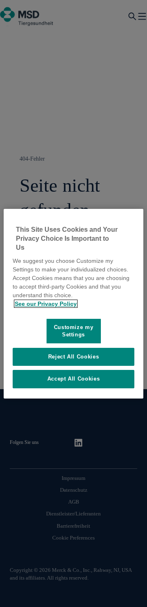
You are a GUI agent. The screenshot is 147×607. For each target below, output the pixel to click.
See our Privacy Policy (46, 303)
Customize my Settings (74, 331)
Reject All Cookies (73, 357)
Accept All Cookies (73, 379)
